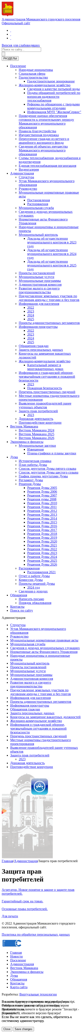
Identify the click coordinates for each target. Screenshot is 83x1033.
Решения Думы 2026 (42, 564)
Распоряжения (37, 204)
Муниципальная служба (36, 208)
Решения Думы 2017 (42, 530)
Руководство (28, 188)
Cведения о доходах (33, 591)
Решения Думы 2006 (42, 491)
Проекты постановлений (37, 273)
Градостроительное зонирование (51, 81)
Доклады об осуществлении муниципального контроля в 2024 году (51, 253)
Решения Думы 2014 (42, 518)
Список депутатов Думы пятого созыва (47, 468)
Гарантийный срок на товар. (22, 901)
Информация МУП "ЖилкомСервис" (54, 112)
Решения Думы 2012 (42, 511)
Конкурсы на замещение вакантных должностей (45, 717)
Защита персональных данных (41, 350)
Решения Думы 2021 (42, 545)
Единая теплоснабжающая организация (47, 165)
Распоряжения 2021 (41, 572)
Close (6, 1029)
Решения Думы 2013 (42, 514)
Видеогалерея (29, 169)
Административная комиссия (40, 284)
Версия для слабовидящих (21, 45)
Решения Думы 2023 (42, 553)
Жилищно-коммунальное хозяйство (44, 85)
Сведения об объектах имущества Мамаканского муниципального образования (43, 150)
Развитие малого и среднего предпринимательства (39, 290)
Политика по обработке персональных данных (36, 934)
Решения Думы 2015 (42, 522)
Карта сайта (18, 987)
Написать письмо (31, 599)
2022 (30, 307)
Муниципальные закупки (37, 445)
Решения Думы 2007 (42, 495)
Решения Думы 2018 (42, 534)
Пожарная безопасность (44, 388)
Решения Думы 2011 (42, 507)
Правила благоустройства (37, 131)
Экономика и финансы (26, 442)
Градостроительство (33, 77)
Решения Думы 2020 (42, 541)
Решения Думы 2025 (42, 560)
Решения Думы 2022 (42, 549)
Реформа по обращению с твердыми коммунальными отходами (53, 106)
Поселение (18, 66)
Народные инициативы (36, 70)
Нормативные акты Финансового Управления (43, 652)
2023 (30, 311)
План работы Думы (33, 465)
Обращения (18, 595)
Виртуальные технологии (38, 994)
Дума (14, 457)
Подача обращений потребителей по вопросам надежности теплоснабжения (53, 96)
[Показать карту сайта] (10, 38)
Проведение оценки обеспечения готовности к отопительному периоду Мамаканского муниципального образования (46, 121)
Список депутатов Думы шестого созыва (48, 472)
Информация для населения (39, 303)
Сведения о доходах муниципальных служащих (45, 648)
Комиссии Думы (31, 580)
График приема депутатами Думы (43, 476)
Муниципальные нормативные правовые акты (44, 640)
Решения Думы (30, 484)
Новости (16, 956)
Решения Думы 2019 (42, 537)
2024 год (33, 587)
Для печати (10, 916)
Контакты (17, 606)
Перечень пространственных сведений (47, 392)
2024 (30, 315)
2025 (30, 319)
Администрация (22, 173)
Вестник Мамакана (24, 426)
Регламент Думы (31, 480)
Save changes (23, 1029)
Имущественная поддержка (39, 135)
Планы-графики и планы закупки (51, 453)
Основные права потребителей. (25, 909)
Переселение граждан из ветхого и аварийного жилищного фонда (44, 140)
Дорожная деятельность (36, 419)
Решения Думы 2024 (42, 557)
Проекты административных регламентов (49, 323)
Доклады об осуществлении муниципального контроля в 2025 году (51, 265)
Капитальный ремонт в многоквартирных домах (45, 367)
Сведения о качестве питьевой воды (53, 89)
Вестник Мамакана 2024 (36, 430)
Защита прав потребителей (38, 411)
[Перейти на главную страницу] (10, 30)
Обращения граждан (34, 346)
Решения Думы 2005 (42, 488)
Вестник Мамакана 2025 (36, 434)
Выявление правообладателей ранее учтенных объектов (45, 405)
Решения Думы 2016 (42, 526)
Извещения (35, 449)
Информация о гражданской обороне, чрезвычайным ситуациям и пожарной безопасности (47, 376)
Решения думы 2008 (41, 499)
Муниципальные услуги (36, 277)
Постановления (38, 200)
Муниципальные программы (40, 280)
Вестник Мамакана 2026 (36, 438)
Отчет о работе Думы (34, 576)
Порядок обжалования (35, 603)
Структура (26, 177)
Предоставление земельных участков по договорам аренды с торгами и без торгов (49, 298)
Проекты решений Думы (37, 583)
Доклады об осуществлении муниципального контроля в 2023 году (51, 242)
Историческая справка (35, 461)
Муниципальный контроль (38, 234)
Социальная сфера (32, 73)
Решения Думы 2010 (42, 503)
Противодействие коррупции (40, 422)
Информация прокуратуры (38, 326)
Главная (7, 861)
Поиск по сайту (21, 610)
